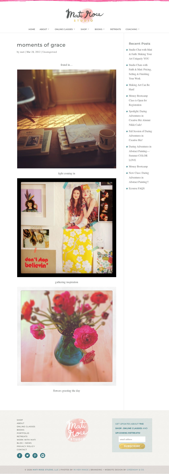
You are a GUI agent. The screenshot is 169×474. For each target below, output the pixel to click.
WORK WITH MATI (26, 440)
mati (22, 51)
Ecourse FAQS (137, 188)
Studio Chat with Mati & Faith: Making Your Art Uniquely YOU (140, 54)
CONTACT (22, 449)
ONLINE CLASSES (64, 29)
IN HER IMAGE (81, 470)
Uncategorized (49, 51)
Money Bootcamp (138, 166)
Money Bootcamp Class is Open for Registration (138, 100)
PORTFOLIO (23, 433)
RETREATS (115, 29)
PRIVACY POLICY (26, 446)
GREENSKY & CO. (135, 470)
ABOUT (43, 29)
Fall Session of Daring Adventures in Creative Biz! (140, 135)
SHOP (84, 29)
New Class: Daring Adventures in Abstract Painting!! (139, 177)
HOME (32, 29)
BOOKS (98, 29)
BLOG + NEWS (24, 443)
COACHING (131, 29)
